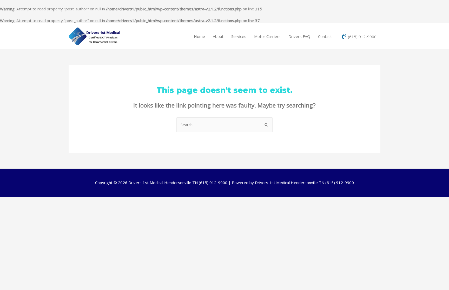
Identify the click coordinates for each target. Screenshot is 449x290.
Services (238, 36)
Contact (325, 36)
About (218, 36)
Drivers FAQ (299, 36)
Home (199, 36)
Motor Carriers (267, 36)
